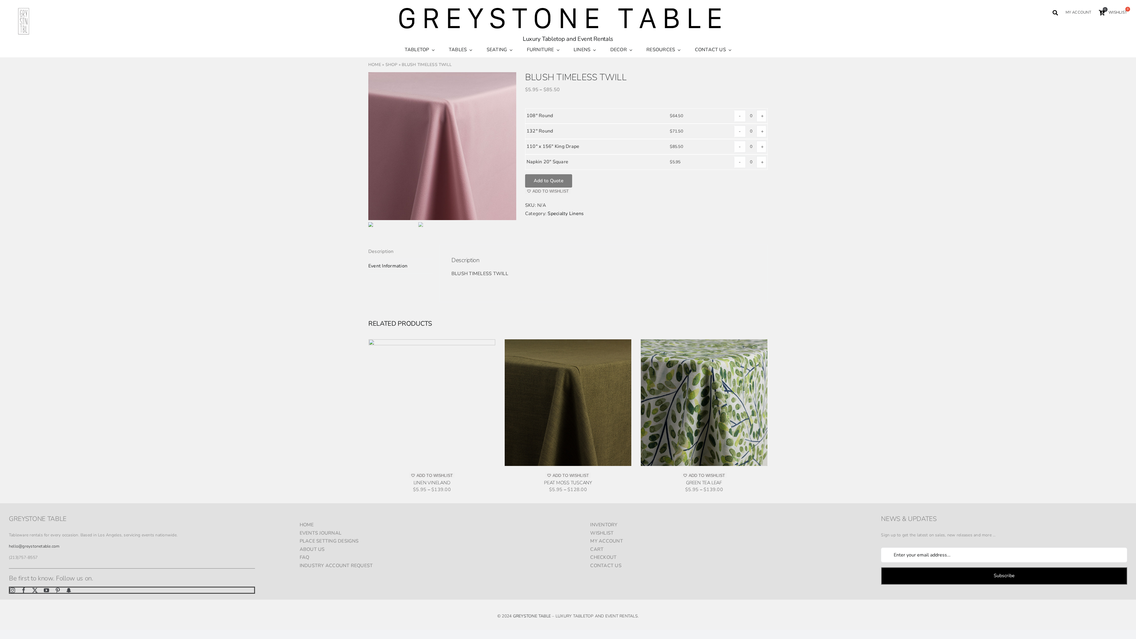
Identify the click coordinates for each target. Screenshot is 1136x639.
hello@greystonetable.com (34, 546)
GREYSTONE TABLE (532, 616)
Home (374, 64)
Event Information (387, 266)
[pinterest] (57, 590)
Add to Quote (549, 181)
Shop (391, 64)
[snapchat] (68, 590)
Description (381, 251)
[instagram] (12, 590)
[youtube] (46, 590)
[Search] (1055, 12)
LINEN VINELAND (432, 483)
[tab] (400, 252)
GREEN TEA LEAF (704, 483)
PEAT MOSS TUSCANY (568, 483)
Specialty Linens (566, 213)
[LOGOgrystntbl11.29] (23, 9)
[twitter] (35, 590)
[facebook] (23, 590)
